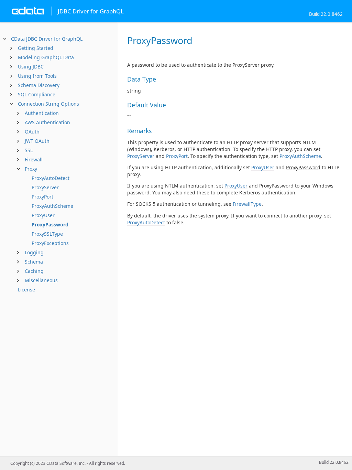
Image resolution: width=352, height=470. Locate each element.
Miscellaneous (41, 280)
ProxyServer (45, 187)
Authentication (42, 113)
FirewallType (247, 204)
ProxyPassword (50, 224)
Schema (34, 261)
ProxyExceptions (50, 243)
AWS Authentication (47, 122)
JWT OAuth (37, 141)
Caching (34, 271)
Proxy (31, 168)
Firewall (34, 159)
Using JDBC (31, 66)
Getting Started (35, 48)
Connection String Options (48, 103)
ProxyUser (43, 215)
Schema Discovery (38, 85)
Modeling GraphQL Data (46, 57)
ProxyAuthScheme (52, 206)
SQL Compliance (36, 94)
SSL (29, 150)
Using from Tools (37, 76)
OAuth (32, 131)
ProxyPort (42, 196)
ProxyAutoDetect (50, 178)
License (26, 289)
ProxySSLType (47, 234)
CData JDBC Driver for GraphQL (46, 38)
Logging (34, 252)
